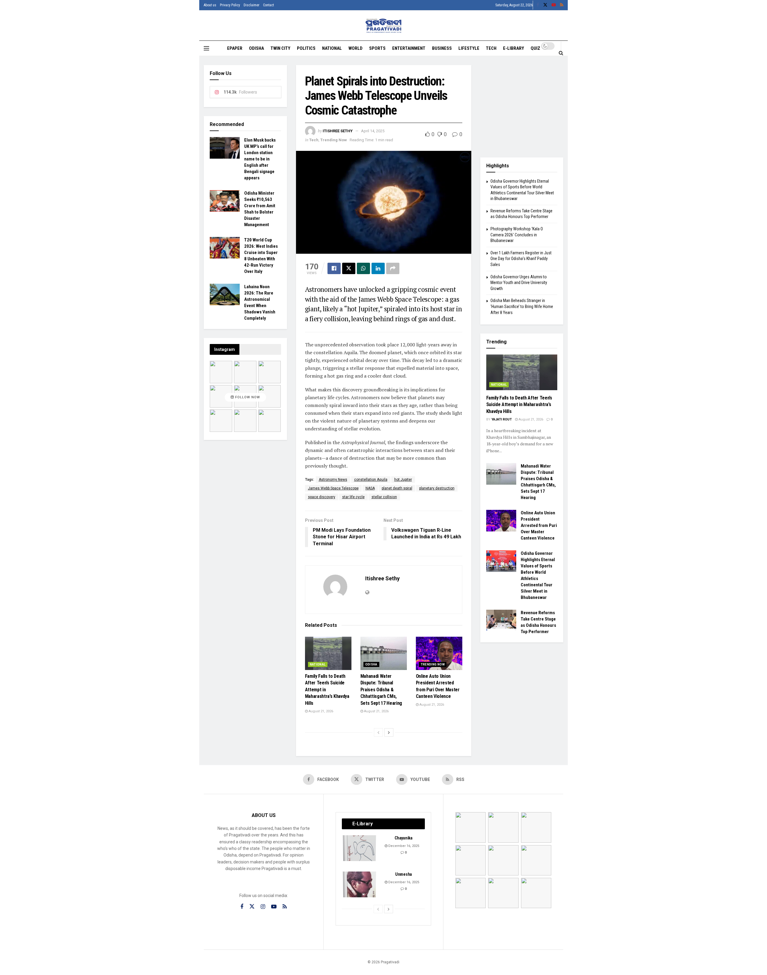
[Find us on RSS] (561, 5)
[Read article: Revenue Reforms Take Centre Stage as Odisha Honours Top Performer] (501, 620)
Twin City (280, 48)
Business (442, 48)
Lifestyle (468, 48)
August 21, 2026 (320, 711)
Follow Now (247, 397)
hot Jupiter (403, 479)
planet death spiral (397, 488)
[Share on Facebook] (334, 268)
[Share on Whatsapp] (363, 268)
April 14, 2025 (372, 131)
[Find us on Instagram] (263, 906)
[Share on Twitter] (348, 268)
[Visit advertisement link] (522, 106)
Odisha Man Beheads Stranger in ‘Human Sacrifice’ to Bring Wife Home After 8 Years (521, 306)
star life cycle (353, 497)
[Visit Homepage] (383, 25)
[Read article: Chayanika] (360, 848)
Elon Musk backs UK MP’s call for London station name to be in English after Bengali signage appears (260, 159)
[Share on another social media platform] (392, 268)
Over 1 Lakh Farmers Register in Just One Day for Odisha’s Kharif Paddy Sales (521, 258)
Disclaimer (251, 5)
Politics (306, 48)
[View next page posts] (388, 732)
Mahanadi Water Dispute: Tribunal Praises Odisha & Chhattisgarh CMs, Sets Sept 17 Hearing (381, 689)
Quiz (535, 48)
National (332, 48)
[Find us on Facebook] (538, 5)
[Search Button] (561, 52)
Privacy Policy (230, 5)
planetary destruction (437, 488)
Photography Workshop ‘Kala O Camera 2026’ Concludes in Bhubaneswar (516, 234)
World (355, 48)
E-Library (513, 48)
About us (210, 5)
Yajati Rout (501, 419)
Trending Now (333, 140)
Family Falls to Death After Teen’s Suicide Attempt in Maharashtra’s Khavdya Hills (519, 404)
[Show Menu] (206, 48)
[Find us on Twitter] (545, 5)
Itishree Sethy (338, 131)
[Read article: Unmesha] (360, 884)
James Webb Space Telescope (333, 488)
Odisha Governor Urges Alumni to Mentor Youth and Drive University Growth (518, 282)
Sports (377, 48)
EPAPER (234, 48)
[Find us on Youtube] (554, 5)
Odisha (256, 48)
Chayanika (403, 838)
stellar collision (384, 497)
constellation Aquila (370, 479)
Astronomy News (333, 479)
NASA (370, 488)
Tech (491, 48)
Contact (268, 5)
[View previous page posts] (378, 732)
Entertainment (408, 48)
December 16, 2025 (403, 846)
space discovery (321, 497)
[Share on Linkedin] (378, 268)
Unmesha (403, 874)
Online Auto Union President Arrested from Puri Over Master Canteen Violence (539, 525)
